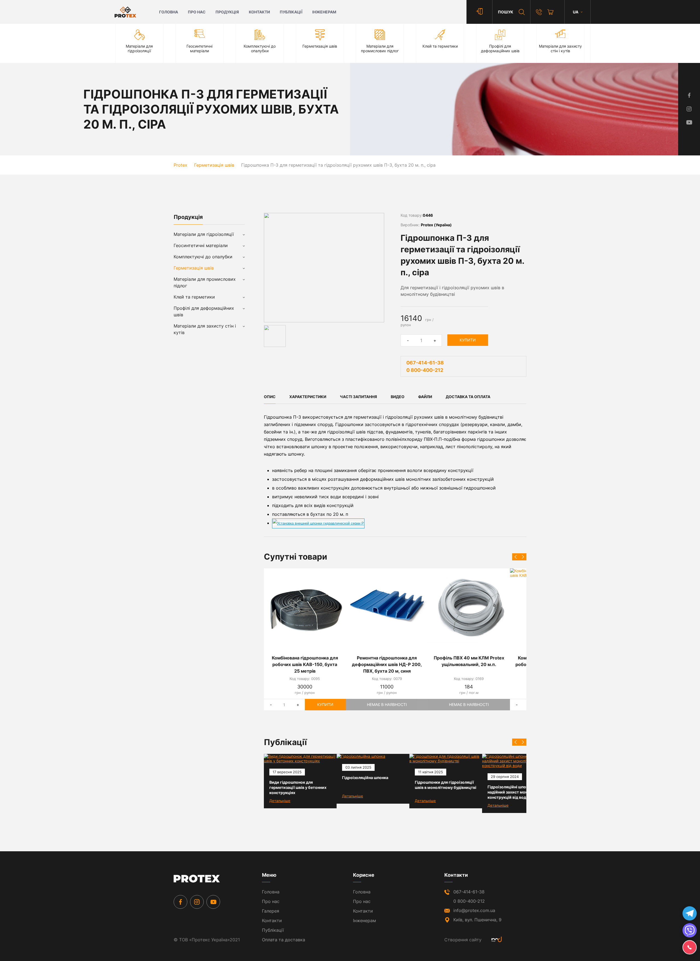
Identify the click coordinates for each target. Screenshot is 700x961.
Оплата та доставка (283, 939)
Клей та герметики (194, 297)
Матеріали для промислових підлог (205, 282)
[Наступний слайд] (522, 556)
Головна (168, 12)
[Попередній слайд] (515, 556)
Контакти (259, 12)
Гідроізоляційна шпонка (365, 777)
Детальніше (279, 800)
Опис (270, 396)
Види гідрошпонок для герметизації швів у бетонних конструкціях (297, 787)
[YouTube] (213, 902)
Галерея (270, 911)
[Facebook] (180, 902)
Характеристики (307, 396)
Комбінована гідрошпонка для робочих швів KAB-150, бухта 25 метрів (305, 664)
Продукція (227, 12)
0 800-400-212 (424, 370)
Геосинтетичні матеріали (201, 245)
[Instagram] (197, 902)
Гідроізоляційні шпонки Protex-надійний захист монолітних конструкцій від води (518, 792)
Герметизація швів (194, 268)
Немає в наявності (387, 704)
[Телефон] (539, 12)
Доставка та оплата (468, 396)
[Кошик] (550, 12)
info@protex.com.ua (474, 910)
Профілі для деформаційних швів (204, 311)
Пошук (505, 12)
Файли (425, 396)
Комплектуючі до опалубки (203, 256)
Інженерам (324, 12)
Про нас (197, 12)
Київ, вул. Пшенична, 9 (477, 919)
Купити (468, 340)
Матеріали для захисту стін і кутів (205, 329)
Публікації (291, 12)
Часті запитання (358, 396)
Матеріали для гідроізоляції (204, 234)
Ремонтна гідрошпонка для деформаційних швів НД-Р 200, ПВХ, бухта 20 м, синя (387, 664)
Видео (397, 396)
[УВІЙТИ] (479, 12)
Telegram (689, 913)
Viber (689, 930)
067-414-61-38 (425, 363)
